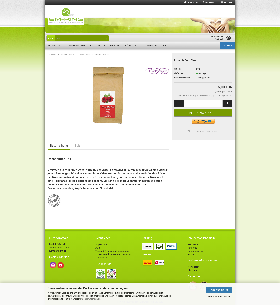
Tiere (164, 45)
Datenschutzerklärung (90, 299)
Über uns (227, 45)
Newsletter (193, 267)
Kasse (191, 254)
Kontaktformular (57, 251)
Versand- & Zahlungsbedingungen (112, 251)
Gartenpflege (97, 45)
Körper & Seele (133, 45)
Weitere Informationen (219, 296)
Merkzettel (227, 2)
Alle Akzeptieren (219, 290)
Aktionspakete (56, 45)
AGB (97, 247)
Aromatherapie (77, 45)
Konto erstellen (195, 251)
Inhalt (76, 145)
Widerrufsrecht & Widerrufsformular (113, 254)
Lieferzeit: (179, 73)
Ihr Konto (192, 247)
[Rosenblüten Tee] (108, 95)
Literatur (151, 45)
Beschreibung (59, 145)
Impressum (101, 244)
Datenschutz (101, 257)
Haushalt (115, 45)
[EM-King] (140, 19)
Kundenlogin (210, 2)
